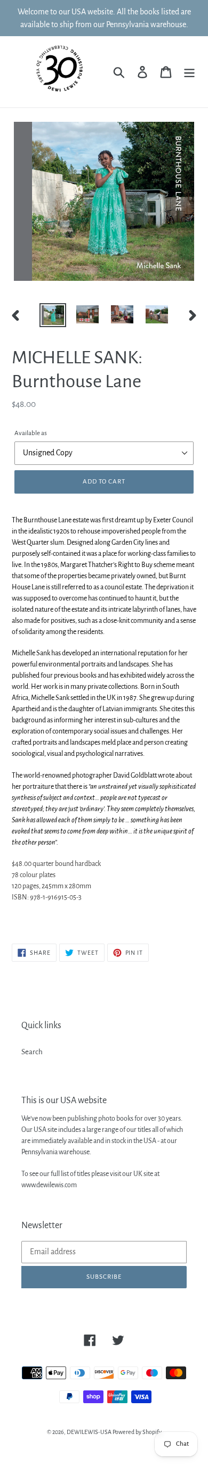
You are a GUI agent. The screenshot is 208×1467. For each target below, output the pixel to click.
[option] (53, 315)
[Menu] (189, 72)
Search (32, 1052)
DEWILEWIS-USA (89, 1432)
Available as (30, 433)
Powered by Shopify (137, 1432)
